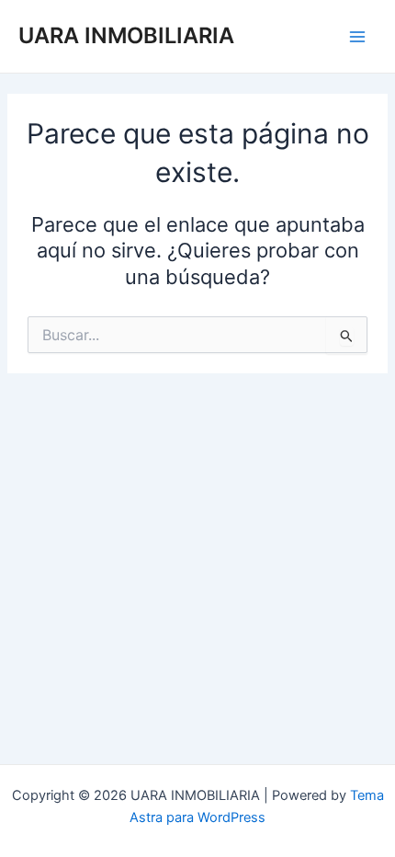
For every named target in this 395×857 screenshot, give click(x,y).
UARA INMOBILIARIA (126, 35)
